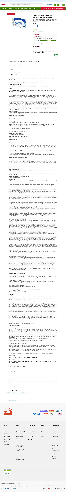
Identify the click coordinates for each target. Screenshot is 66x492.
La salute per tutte (55, 434)
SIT (33, 13)
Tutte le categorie (54, 456)
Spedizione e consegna (19, 434)
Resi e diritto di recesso (19, 436)
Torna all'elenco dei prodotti (12, 400)
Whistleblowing (6, 444)
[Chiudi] (64, 1)
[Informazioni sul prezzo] (42, 36)
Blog (35, 8)
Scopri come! (23, 1)
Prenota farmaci (16, 8)
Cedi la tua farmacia (31, 436)
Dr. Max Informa (6, 441)
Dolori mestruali (25, 392)
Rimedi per (53, 459)
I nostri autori (54, 431)
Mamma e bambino (55, 451)
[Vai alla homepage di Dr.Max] (5, 4)
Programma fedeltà (23, 8)
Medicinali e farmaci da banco (56, 443)
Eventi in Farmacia (31, 434)
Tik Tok (41, 433)
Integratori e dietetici (55, 445)
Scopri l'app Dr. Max (7, 434)
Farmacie (10, 8)
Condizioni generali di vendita (20, 443)
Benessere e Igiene (55, 448)
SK (61, 488)
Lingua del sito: (45, 488)
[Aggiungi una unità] (38, 40)
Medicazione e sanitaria (55, 450)
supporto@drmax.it (6, 488)
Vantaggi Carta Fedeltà (19, 457)
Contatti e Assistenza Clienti (20, 431)
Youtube (41, 431)
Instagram (41, 434)
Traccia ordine (30, 8)
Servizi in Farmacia (31, 433)
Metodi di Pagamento (19, 433)
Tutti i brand (54, 458)
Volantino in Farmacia (31, 431)
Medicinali (9, 392)
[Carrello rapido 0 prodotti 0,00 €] (63, 5)
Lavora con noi (6, 433)
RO (64, 488)
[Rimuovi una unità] (35, 40)
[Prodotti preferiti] (55, 5)
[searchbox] (27, 4)
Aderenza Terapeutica (31, 439)
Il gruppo (5, 431)
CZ (60, 488)
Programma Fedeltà (7, 439)
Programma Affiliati (7, 436)
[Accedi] (58, 5)
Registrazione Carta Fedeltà (20, 459)
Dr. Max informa (54, 433)
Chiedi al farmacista (55, 436)
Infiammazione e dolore (17, 392)
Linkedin (41, 436)
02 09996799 (13, 488)
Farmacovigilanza (6, 442)
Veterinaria (53, 453)
